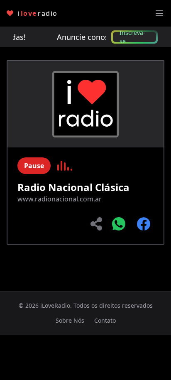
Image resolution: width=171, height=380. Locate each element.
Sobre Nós (70, 320)
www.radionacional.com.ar (59, 198)
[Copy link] (97, 223)
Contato (105, 320)
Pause (34, 165)
